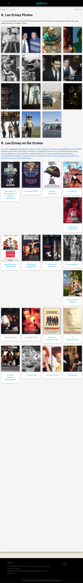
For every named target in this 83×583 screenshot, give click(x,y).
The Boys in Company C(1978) (24, 156)
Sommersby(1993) (66, 154)
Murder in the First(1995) (19, 154)
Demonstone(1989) (74, 149)
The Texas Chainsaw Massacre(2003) (63, 156)
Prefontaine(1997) (34, 154)
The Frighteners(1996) (42, 156)
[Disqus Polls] (41, 412)
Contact (65, 565)
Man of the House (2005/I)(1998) (58, 151)
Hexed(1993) (22, 151)
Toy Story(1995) (31, 375)
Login (65, 563)
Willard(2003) (26, 158)
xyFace (3, 10)
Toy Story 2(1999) (15, 158)
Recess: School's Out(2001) (50, 154)
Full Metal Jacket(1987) (9, 151)
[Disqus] (41, 465)
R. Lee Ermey (5, 21)
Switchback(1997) (7, 156)
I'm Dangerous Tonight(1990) (36, 151)
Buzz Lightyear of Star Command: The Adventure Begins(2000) (46, 149)
